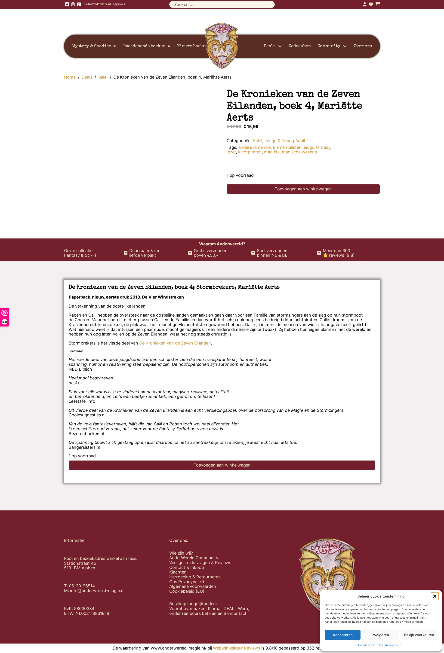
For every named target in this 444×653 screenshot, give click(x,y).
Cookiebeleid (366, 645)
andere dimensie (254, 147)
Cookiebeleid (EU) (186, 591)
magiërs (272, 152)
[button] (434, 596)
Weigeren (381, 635)
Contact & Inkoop (186, 567)
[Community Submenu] (345, 46)
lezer (231, 152)
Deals (269, 46)
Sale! (103, 77)
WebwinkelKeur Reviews (236, 648)
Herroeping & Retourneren (195, 577)
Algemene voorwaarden (192, 586)
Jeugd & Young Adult (285, 140)
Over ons (363, 46)
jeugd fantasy (317, 147)
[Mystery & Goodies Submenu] (114, 46)
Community (329, 46)
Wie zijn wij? (181, 553)
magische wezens (299, 152)
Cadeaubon (300, 46)
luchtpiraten (250, 152)
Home (70, 77)
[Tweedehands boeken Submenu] (169, 46)
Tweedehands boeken (144, 46)
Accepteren (343, 635)
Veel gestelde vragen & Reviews (200, 562)
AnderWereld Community (193, 557)
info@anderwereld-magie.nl (104, 4)
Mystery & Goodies (91, 46)
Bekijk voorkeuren (419, 635)
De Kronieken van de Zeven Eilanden (175, 343)
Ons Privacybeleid (389, 645)
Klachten (178, 572)
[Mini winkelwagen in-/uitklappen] (377, 4)
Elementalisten (287, 147)
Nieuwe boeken (192, 46)
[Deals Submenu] (280, 46)
